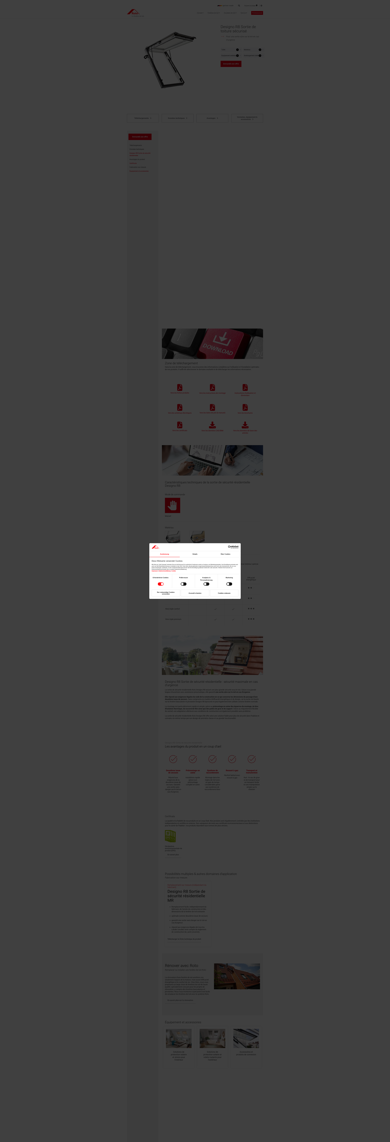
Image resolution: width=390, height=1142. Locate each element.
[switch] (183, 584)
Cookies (173, 571)
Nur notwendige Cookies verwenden (166, 593)
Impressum (155, 571)
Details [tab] (195, 554)
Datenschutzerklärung (165, 571)
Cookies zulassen (224, 593)
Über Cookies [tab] (225, 554)
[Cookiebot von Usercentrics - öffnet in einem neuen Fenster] (229, 547)
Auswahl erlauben (195, 593)
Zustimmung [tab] (164, 554)
